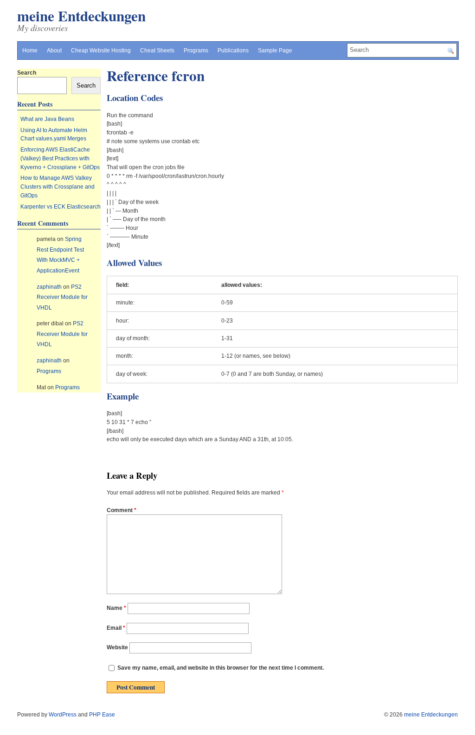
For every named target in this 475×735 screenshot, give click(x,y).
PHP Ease (102, 714)
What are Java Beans (47, 119)
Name (116, 608)
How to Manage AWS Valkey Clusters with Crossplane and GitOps (57, 186)
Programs (196, 50)
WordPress (63, 714)
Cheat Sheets (157, 50)
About (54, 50)
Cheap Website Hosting (101, 50)
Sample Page (275, 50)
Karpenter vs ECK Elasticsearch (60, 206)
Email (116, 628)
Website (117, 648)
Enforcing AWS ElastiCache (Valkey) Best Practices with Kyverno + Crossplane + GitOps (60, 158)
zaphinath (49, 287)
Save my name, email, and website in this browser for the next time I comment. (220, 668)
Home (30, 50)
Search (26, 73)
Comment (121, 510)
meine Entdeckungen (81, 15)
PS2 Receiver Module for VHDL (62, 297)
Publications (233, 50)
